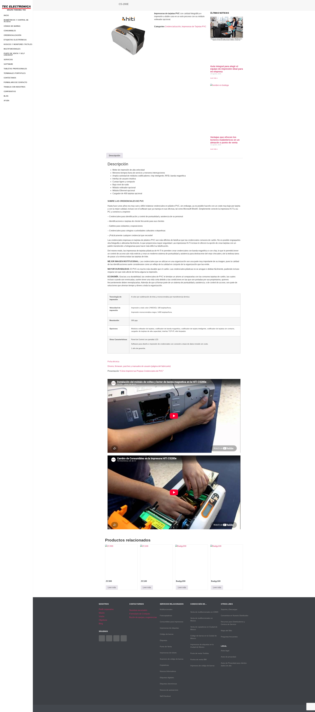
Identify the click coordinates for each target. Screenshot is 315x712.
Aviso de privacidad (228, 657)
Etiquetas (163, 640)
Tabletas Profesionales (15, 69)
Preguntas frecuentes (229, 637)
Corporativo (10, 91)
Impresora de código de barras (202, 666)
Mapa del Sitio (226, 631)
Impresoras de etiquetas (169, 628)
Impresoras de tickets (168, 653)
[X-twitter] (109, 638)
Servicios (8, 60)
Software (8, 64)
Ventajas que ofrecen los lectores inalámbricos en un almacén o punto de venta (225, 140)
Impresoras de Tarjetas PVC (194, 26)
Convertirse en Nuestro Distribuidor (234, 616)
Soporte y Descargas (229, 609)
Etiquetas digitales (167, 678)
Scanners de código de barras (171, 659)
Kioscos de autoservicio (169, 690)
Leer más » (214, 78)
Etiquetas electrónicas (168, 684)
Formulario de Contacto (15, 82)
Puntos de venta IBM (198, 659)
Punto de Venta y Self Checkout (14, 54)
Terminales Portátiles (15, 73)
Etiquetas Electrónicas (15, 40)
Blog (6, 96)
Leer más (112, 587)
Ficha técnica (113, 361)
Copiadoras (164, 665)
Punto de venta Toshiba (199, 653)
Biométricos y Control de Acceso (16, 21)
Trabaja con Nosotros (14, 87)
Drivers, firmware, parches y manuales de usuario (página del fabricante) (139, 366)
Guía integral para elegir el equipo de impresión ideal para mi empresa (226, 69)
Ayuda (6, 101)
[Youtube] (116, 638)
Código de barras (166, 634)
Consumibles (10, 31)
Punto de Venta (166, 647)
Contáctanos (10, 78)
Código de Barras (12, 26)
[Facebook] (102, 638)
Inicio (6, 15)
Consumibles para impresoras (171, 622)
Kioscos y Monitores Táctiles (18, 44)
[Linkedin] (124, 638)
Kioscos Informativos (168, 671)
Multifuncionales (12, 49)
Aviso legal (225, 651)
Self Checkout (165, 696)
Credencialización (12, 35)
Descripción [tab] (114, 156)
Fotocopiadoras (166, 616)
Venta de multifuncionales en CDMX (204, 612)
